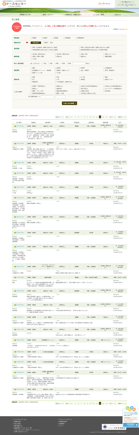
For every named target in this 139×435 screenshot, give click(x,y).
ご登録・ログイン (47, 14)
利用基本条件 (63, 421)
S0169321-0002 (20, 329)
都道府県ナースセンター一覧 (22, 428)
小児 (58, 79)
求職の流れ (17, 421)
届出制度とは (18, 426)
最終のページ (122, 117)
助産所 (83, 68)
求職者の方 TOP (25, 14)
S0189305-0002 (20, 291)
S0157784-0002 (20, 277)
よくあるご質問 (98, 14)
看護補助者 (80, 38)
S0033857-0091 (20, 197)
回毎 (69, 63)
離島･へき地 (60, 93)
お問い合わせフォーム (21, 431)
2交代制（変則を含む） (63, 54)
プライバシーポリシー (65, 419)
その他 (34, 59)
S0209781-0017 (20, 317)
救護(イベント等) (37, 72)
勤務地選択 (36, 42)
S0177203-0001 (20, 126)
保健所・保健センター (63, 70)
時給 (57, 63)
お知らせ (118, 14)
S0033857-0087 (20, 187)
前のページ (69, 117)
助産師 (45, 38)
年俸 (63, 63)
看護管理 (35, 82)
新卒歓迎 (107, 91)
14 (103, 117)
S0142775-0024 (20, 143)
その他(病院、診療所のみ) (64, 82)
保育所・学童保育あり (39, 86)
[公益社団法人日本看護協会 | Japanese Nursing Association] (114, 427)
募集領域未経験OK (62, 91)
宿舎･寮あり (84, 88)
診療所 (59, 68)
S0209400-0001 (20, 361)
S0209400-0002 (20, 351)
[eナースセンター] (14, 4)
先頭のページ (60, 117)
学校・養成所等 (109, 70)
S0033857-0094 (20, 232)
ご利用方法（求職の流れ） (73, 14)
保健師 (34, 38)
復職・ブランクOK (37, 91)
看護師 (56, 38)
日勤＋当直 (84, 54)
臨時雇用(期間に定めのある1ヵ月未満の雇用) (94, 50)
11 (93, 117)
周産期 (83, 79)
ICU (33, 79)
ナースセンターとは (20, 419)
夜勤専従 (59, 88)
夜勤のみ (83, 56)
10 (90, 117)
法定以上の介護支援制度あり (113, 86)
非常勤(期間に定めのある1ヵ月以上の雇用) (45, 50)
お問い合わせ (106, 3)
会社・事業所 (85, 70)
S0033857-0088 (20, 173)
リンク (61, 426)
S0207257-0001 (20, 266)
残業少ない (60, 86)
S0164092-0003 (20, 372)
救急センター (109, 79)
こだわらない (36, 63)
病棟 (33, 77)
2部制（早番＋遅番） (38, 56)
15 (106, 117)
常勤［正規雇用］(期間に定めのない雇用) (44, 47)
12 (96, 117)
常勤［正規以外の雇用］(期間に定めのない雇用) (95, 47)
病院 (33, 68)
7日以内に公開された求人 (88, 93)
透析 (106, 77)
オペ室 (83, 77)
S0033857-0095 (20, 246)
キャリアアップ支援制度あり (113, 88)
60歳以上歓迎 (85, 91)
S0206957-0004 (20, 340)
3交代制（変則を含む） (39, 54)
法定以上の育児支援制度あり (89, 86)
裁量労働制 (108, 56)
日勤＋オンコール (110, 54)
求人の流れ (17, 423)
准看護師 (67, 38)
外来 (58, 77)
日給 (51, 63)
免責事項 (61, 423)
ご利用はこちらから (119, 29)
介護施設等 (108, 68)
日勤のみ (59, 56)
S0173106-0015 (20, 305)
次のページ (112, 117)
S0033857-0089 (20, 162)
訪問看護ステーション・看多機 (41, 70)
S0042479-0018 (20, 389)
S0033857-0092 (20, 217)
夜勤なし (35, 88)
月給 (45, 63)
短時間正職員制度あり (39, 93)
